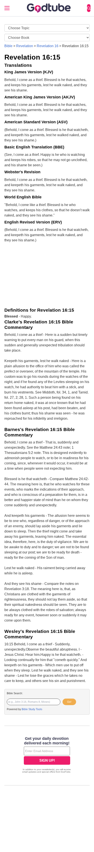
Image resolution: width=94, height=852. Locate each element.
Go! (69, 701)
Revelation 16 (47, 46)
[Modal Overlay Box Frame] (47, 755)
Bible (8, 46)
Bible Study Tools (32, 709)
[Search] (89, 8)
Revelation (24, 46)
